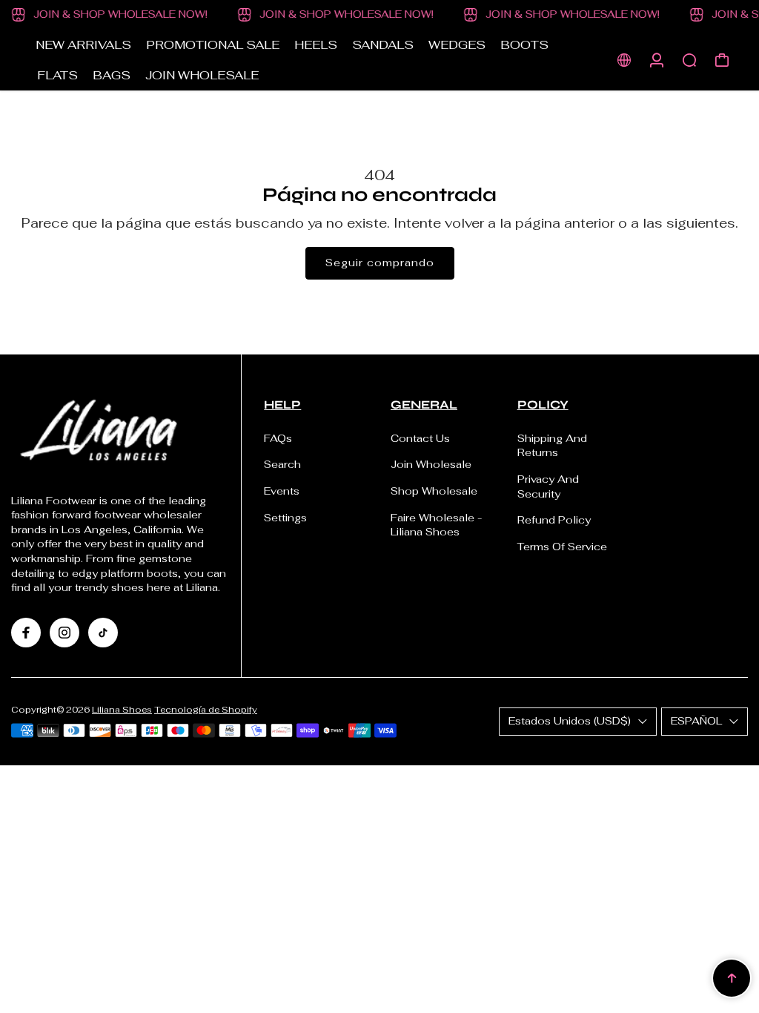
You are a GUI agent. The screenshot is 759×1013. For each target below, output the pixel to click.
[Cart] (722, 60)
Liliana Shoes (122, 709)
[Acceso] (657, 60)
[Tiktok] (103, 632)
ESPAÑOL (696, 720)
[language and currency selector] (624, 60)
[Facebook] (26, 632)
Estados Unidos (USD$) (569, 720)
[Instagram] (64, 632)
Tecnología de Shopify (205, 709)
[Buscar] (689, 60)
